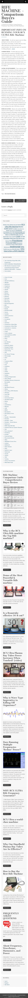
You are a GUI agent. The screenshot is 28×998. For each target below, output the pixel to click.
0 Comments (4, 36)
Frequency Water (9, 361)
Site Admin (7, 984)
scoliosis (7, 443)
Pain (24, 236)
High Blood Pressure (9, 387)
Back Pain (15, 224)
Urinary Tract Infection (10, 460)
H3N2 (6, 369)
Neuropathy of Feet (9, 413)
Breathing (7, 307)
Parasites (7, 238)
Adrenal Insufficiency (9, 280)
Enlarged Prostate (18, 231)
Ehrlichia (7, 343)
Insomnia (14, 236)
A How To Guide (8, 277)
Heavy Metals (8, 378)
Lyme (18, 236)
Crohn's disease (8, 333)
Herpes (10, 236)
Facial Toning (8, 350)
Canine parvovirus (9, 315)
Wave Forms (9, 249)
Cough (6, 331)
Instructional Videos (9, 397)
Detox (13, 231)
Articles (8, 224)
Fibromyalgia (8, 355)
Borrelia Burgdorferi (9, 303)
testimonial (15, 246)
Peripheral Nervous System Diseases (13, 427)
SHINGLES (7, 445)
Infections (7, 392)
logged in (10, 210)
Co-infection (7, 319)
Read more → (7, 525)
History (6, 389)
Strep (6, 448)
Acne (6, 279)
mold (21, 236)
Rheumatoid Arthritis (9, 438)
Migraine (7, 406)
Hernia (6, 383)
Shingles (13, 244)
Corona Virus (8, 329)
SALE (6, 439)
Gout (6, 364)
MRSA (6, 410)
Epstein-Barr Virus (9, 348)
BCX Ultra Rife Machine (10, 193)
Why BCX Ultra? (16, 249)
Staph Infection (18, 244)
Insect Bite (7, 394)
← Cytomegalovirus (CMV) (6, 201)
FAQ (7, 233)
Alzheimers (7, 284)
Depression (7, 336)
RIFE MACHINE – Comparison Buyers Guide (12, 14)
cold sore (13, 230)
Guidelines (7, 366)
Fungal (6, 362)
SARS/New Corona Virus (10, 441)
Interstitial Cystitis (9, 399)
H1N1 (6, 368)
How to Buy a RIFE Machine (11, 390)
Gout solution (8, 271)
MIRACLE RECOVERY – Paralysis (13, 269)
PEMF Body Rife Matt (15, 238)
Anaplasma (7, 286)
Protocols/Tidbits (11, 243)
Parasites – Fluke (9, 420)
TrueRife (5, 249)
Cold (10, 230)
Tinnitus (6, 455)
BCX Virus (7, 300)
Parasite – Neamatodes (10, 417)
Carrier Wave (19, 228)
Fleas (6, 357)
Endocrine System (9, 345)
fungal (11, 233)
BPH (6, 305)
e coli (6, 340)
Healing (6, 375)
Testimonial (7, 452)
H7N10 (13, 233)
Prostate (7, 434)
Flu (9, 233)
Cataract (7, 317)
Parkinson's (7, 424)
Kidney (6, 401)
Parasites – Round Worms (11, 422)
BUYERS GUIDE (8, 310)
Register (7, 983)
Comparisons (18, 230)
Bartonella (7, 298)
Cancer (10, 228)
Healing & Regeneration (10, 376)
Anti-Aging (7, 287)
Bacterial (19, 224)
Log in (6, 981)
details (13, 48)
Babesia (11, 224)
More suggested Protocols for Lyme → (21, 201)
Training (6, 459)
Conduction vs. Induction (10, 328)
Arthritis (6, 289)
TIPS (22, 247)
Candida (15, 228)
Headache (7, 373)
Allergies (5, 224)
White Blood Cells (9, 462)
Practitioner (17, 240)
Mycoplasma (8, 411)
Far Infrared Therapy (9, 354)
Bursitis (6, 308)
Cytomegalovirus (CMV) (7, 231)
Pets (10, 240)
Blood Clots (7, 301)
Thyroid (6, 453)
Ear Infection (8, 342)
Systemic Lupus (8, 450)
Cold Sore (7, 322)
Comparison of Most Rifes (11, 324)
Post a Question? (9, 431)
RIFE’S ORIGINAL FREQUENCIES (13, 264)
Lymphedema (8, 404)
